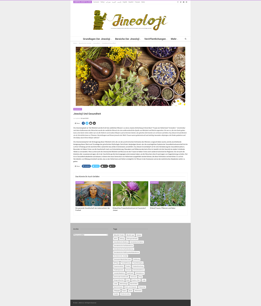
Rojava (124, 290)
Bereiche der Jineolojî (127, 39)
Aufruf (115, 238)
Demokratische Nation (136, 242)
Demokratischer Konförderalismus (123, 249)
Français (137, 2)
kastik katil (130, 273)
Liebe (143, 280)
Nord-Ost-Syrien (118, 287)
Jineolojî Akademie (119, 273)
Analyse (139, 235)
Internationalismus (138, 270)
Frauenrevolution (118, 266)
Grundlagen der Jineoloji (96, 39)
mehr (174, 39)
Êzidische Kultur (125, 294)
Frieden (128, 266)
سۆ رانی (108, 2)
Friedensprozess (118, 270)
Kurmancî (96, 2)
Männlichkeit (133, 283)
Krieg (140, 276)
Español (131, 2)
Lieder (115, 283)
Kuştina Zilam (136, 280)
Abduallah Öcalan (119, 235)
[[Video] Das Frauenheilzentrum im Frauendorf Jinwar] (130, 193)
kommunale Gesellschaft (121, 276)
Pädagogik (117, 290)
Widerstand (138, 290)
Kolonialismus (140, 273)
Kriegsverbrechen (119, 280)
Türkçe (102, 2)
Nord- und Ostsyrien (130, 287)
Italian (143, 2)
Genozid (128, 270)
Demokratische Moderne (121, 242)
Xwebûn (116, 294)
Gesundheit (77, 109)
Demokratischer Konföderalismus (123, 245)
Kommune (134, 276)
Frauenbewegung (138, 263)
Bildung (122, 238)
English (125, 2)
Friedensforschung (138, 266)
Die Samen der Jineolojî (120, 256)
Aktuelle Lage (130, 235)
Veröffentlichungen (155, 39)
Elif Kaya (116, 263)
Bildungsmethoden (132, 238)
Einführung (136, 259)
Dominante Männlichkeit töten (122, 259)
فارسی (119, 2)
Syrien (130, 290)
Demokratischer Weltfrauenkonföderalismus (126, 252)
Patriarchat (142, 287)
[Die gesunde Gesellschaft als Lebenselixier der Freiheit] (93, 193)
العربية (114, 2)
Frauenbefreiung (125, 263)
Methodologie (124, 283)
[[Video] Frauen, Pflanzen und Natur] (168, 193)
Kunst (128, 280)
